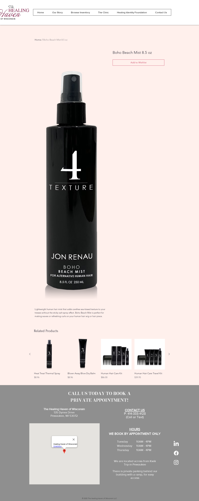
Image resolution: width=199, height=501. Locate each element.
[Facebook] (176, 453)
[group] (99, 360)
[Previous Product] (30, 354)
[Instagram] (176, 462)
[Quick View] (49, 354)
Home (38, 39)
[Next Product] (169, 354)
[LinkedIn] (176, 444)
